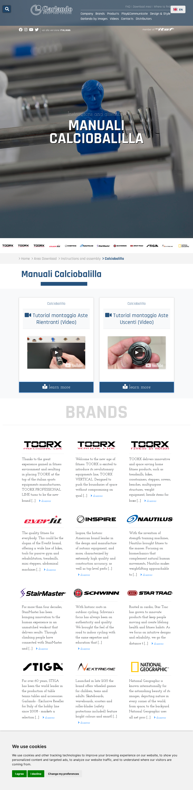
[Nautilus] (150, 519)
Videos (114, 19)
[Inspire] (96, 519)
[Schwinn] (96, 593)
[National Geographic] (150, 667)
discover (46, 501)
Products (113, 13)
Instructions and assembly (96, 114)
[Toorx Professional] (43, 445)
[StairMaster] (43, 593)
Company (87, 13)
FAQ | (128, 7)
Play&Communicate (134, 13)
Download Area (142, 7)
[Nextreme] (96, 667)
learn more (58, 387)
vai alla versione (56, 30)
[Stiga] (43, 667)
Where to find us (164, 7)
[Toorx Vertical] (96, 445)
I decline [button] (36, 773)
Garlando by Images (94, 19)
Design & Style (160, 13)
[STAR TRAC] (150, 593)
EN (181, 9)
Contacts (127, 19)
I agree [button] (19, 773)
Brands (100, 13)
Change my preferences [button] (63, 773)
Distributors (144, 19)
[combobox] (178, 9)
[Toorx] (150, 445)
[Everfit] (43, 519)
